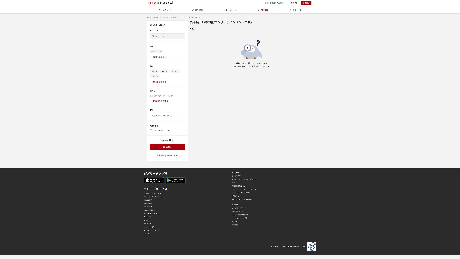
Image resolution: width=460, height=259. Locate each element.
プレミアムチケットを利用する (242, 192)
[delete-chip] (160, 51)
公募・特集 (297, 10)
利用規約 (235, 204)
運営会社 (235, 221)
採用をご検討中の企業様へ (275, 3)
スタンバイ (147, 233)
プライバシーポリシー (239, 208)
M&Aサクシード (149, 220)
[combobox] (167, 116)
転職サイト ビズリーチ (154, 17)
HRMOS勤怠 (148, 203)
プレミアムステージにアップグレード (244, 189)
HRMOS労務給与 (149, 210)
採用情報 (235, 225)
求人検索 (264, 10)
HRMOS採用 (148, 200)
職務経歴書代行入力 (238, 186)
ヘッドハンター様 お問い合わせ (242, 218)
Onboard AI (147, 217)
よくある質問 (236, 176)
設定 (233, 182)
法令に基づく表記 (237, 211)
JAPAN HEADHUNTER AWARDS (242, 199)
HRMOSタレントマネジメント (154, 196)
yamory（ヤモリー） (150, 227)
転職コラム (235, 196)
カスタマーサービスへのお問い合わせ (244, 179)
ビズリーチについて (238, 172)
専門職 (166, 17)
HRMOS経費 (148, 207)
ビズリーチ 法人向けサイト (241, 214)
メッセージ (232, 10)
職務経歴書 (199, 10)
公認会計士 (175, 17)
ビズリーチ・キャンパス (152, 213)
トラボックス (148, 223)
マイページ (167, 10)
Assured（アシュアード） (152, 230)
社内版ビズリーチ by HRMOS (153, 193)
